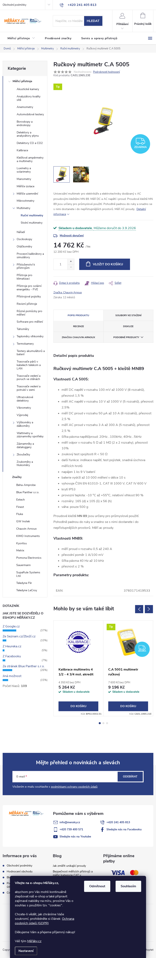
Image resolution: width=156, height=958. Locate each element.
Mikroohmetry (25, 201)
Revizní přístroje (27, 304)
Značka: (67, 292)
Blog (9, 877)
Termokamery (25, 344)
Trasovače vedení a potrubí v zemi (28, 388)
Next (149, 609)
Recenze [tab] (78, 326)
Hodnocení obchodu (19, 871)
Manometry (24, 179)
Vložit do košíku (108, 264)
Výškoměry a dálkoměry (25, 424)
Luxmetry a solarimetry (24, 170)
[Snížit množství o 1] (70, 267)
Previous (139, 609)
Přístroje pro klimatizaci (24, 277)
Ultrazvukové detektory (25, 399)
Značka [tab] (78, 337)
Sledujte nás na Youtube (75, 836)
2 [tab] (103, 723)
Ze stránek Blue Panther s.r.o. (24, 666)
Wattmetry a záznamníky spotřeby (30, 435)
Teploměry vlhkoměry (30, 336)
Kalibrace (22, 150)
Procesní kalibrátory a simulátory (30, 255)
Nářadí (21, 232)
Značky (17, 477)
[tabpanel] (78, 668)
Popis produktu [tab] (78, 315)
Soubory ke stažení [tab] (128, 315)
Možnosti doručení (72, 235)
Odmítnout (97, 886)
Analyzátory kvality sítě (28, 98)
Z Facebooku (12, 656)
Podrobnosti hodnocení (106, 72)
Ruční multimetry (32, 215)
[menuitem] (21, 38)
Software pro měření (30, 322)
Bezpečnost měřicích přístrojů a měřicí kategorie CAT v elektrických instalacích (73, 875)
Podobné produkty (126, 337)
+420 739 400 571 (71, 829)
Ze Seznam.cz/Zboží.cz (19, 636)
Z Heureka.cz (12, 646)
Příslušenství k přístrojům (26, 266)
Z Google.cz (11, 626)
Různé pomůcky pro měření (29, 313)
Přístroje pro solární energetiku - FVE (29, 287)
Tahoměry (23, 329)
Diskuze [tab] (128, 326)
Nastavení (26, 951)
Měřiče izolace (25, 186)
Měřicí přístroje (22, 81)
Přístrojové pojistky (29, 296)
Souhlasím (128, 886)
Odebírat (130, 776)
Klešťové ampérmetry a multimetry (30, 159)
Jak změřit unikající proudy (69, 866)
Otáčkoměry (24, 246)
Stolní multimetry (31, 223)
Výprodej (22, 415)
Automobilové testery (30, 114)
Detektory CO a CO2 (30, 143)
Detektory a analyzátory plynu (28, 134)
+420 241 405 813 (118, 822)
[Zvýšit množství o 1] (70, 261)
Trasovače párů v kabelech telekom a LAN (29, 365)
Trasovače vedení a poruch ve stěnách (28, 377)
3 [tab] (107, 723)
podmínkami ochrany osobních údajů (74, 787)
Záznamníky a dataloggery (25, 445)
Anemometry (25, 107)
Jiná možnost (12, 676)
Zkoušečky (23, 454)
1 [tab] (100, 723)
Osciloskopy (24, 239)
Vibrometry (24, 408)
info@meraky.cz (70, 822)
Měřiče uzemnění (27, 194)
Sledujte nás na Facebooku (124, 829)
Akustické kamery (28, 89)
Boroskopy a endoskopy (24, 123)
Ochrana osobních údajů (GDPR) (44, 921)
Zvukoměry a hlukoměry (25, 463)
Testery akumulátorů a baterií (31, 352)
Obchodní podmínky (14, 5)
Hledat (93, 21)
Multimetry (23, 208)
